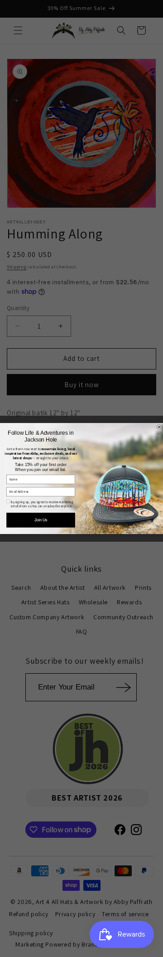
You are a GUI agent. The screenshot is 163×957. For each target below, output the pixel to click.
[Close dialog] (159, 427)
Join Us (40, 520)
